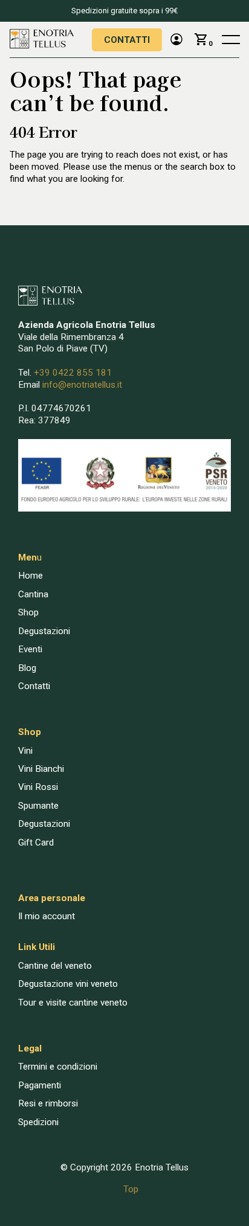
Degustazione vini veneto (68, 983)
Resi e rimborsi (48, 1103)
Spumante (38, 805)
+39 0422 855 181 (73, 372)
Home (30, 575)
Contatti (127, 39)
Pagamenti (39, 1085)
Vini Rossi (38, 786)
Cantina (33, 594)
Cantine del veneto (55, 965)
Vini (25, 750)
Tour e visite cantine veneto (73, 1002)
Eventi (30, 649)
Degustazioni (44, 631)
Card (44, 842)
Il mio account (46, 916)
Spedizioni (38, 1122)
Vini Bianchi (41, 768)
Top (130, 1189)
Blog (27, 668)
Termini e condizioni (57, 1066)
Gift (26, 842)
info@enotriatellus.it (82, 384)
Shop (28, 612)
